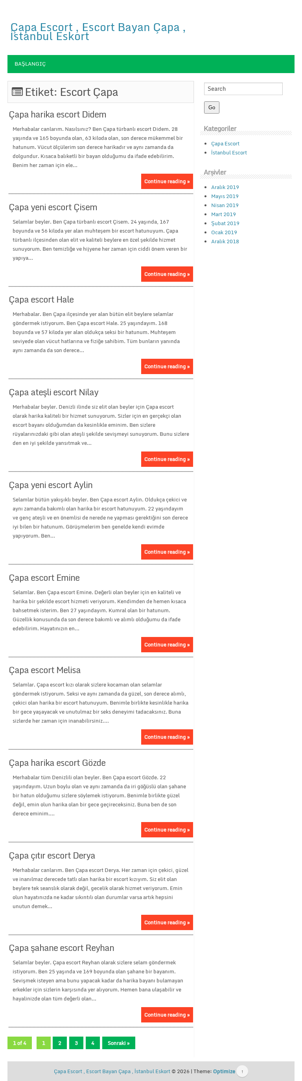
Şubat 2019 (225, 223)
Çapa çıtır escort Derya (52, 855)
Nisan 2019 (225, 205)
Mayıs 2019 (225, 196)
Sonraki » (119, 1043)
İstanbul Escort (229, 152)
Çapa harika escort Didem (57, 114)
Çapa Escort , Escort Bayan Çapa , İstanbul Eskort (98, 31)
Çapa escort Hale (41, 299)
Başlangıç (30, 63)
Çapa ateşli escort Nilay (53, 392)
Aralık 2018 (225, 241)
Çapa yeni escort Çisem (53, 207)
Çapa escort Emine (44, 577)
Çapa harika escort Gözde (57, 762)
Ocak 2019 (224, 232)
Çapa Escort (225, 143)
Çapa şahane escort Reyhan (61, 947)
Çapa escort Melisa (45, 670)
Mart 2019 (223, 214)
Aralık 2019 (225, 187)
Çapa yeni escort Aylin (50, 485)
